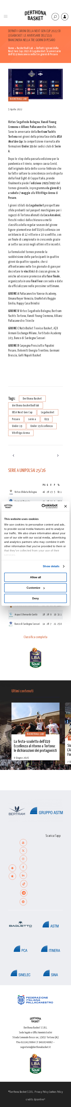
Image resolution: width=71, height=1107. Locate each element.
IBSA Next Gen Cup (22, 412)
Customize (33, 587)
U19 (46, 419)
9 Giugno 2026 (21, 758)
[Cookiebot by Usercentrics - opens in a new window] (43, 506)
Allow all (35, 577)
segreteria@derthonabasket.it (35, 1047)
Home (11, 48)
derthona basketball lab (25, 405)
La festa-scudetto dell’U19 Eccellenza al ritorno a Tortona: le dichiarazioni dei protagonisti (35, 746)
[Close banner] (65, 506)
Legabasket (47, 412)
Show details (51, 566)
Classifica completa (35, 637)
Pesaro (16, 419)
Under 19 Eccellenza (41, 426)
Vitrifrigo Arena (21, 433)
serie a (32, 419)
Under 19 (17, 426)
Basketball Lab (25, 48)
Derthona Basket (32, 398)
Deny (35, 598)
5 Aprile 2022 (15, 109)
